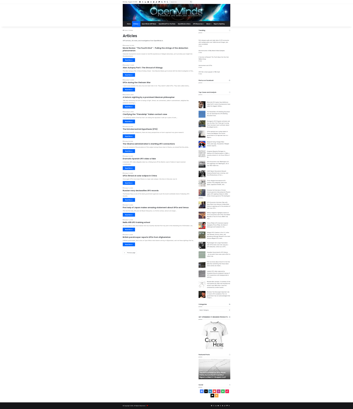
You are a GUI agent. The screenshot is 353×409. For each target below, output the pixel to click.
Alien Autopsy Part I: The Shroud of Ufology (143, 67)
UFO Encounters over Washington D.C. (218, 161)
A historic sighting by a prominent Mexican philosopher (149, 97)
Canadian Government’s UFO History (217, 252)
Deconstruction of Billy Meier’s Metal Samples (212, 50)
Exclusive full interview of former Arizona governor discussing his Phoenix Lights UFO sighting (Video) (218, 192)
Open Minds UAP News (149, 24)
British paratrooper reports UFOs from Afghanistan (147, 237)
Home (129, 24)
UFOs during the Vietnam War (137, 82)
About (208, 24)
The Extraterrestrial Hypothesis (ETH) (140, 129)
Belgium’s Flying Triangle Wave (215, 142)
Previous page (131, 252)
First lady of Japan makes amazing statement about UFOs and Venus (156, 207)
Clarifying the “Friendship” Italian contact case (145, 114)
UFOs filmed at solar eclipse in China (140, 175)
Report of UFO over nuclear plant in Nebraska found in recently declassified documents (214, 374)
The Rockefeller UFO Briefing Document (218, 111)
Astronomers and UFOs (205, 65)
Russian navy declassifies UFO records (141, 190)
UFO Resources (198, 24)
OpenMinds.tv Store (184, 24)
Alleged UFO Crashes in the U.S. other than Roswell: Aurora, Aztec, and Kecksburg (218, 234)
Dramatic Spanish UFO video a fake (139, 158)
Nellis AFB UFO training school (136, 222)
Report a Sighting (219, 24)
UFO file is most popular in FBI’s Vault (209, 72)
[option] (214, 369)
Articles (135, 24)
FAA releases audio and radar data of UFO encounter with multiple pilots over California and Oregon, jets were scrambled (214, 42)
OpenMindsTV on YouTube (167, 24)
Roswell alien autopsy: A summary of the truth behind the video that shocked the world (218, 283)
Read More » (129, 60)
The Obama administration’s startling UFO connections (149, 144)
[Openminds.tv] (176, 12)
